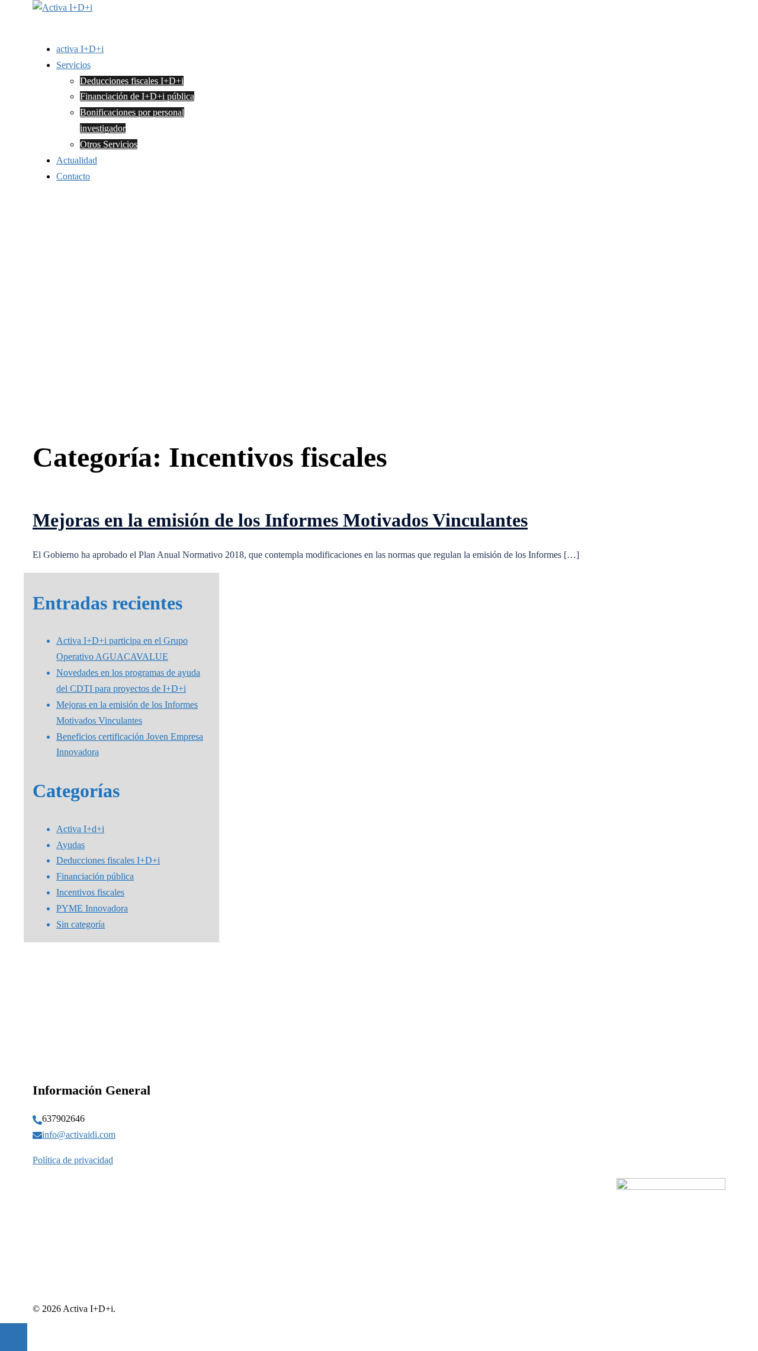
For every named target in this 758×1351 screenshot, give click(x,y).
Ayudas (70, 845)
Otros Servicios (108, 144)
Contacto (73, 176)
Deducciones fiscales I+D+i (132, 81)
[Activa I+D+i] (62, 7)
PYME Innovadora (92, 908)
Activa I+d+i (80, 829)
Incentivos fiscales (90, 892)
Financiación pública (95, 876)
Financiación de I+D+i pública (137, 96)
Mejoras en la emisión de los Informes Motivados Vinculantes (280, 520)
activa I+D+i (80, 49)
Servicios (73, 65)
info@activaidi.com (78, 1134)
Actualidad (76, 160)
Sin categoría (80, 924)
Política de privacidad (73, 1160)
